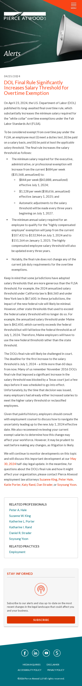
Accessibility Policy (29, 670)
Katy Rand (28, 484)
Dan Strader (45, 484)
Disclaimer (53, 664)
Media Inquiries (31, 664)
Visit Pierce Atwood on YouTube (46, 653)
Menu (73, 8)
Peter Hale (66, 479)
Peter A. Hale (18, 510)
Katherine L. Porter (22, 521)
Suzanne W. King (20, 515)
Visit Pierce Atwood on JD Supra (57, 653)
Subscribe (41, 620)
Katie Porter (12, 484)
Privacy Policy (55, 670)
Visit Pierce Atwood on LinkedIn (35, 653)
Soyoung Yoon (66, 484)
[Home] (25, 16)
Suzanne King (48, 479)
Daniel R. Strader (20, 533)
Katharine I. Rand (20, 527)
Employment (17, 552)
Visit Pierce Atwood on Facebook (24, 653)
